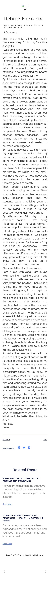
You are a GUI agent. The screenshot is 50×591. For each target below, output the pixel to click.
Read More (7, 504)
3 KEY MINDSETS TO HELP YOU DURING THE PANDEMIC (21, 479)
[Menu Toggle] (25, 8)
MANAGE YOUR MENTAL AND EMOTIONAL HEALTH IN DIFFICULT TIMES (23, 518)
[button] (19, 447)
